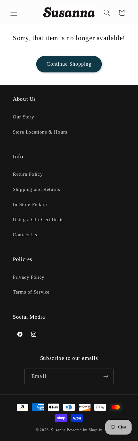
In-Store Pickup (30, 204)
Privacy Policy (29, 277)
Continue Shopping (69, 64)
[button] (13, 12)
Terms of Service (31, 292)
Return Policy (28, 174)
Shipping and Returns (36, 189)
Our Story (23, 116)
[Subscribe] (105, 376)
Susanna (59, 430)
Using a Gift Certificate (38, 219)
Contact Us (25, 234)
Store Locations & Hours (40, 132)
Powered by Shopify (84, 430)
